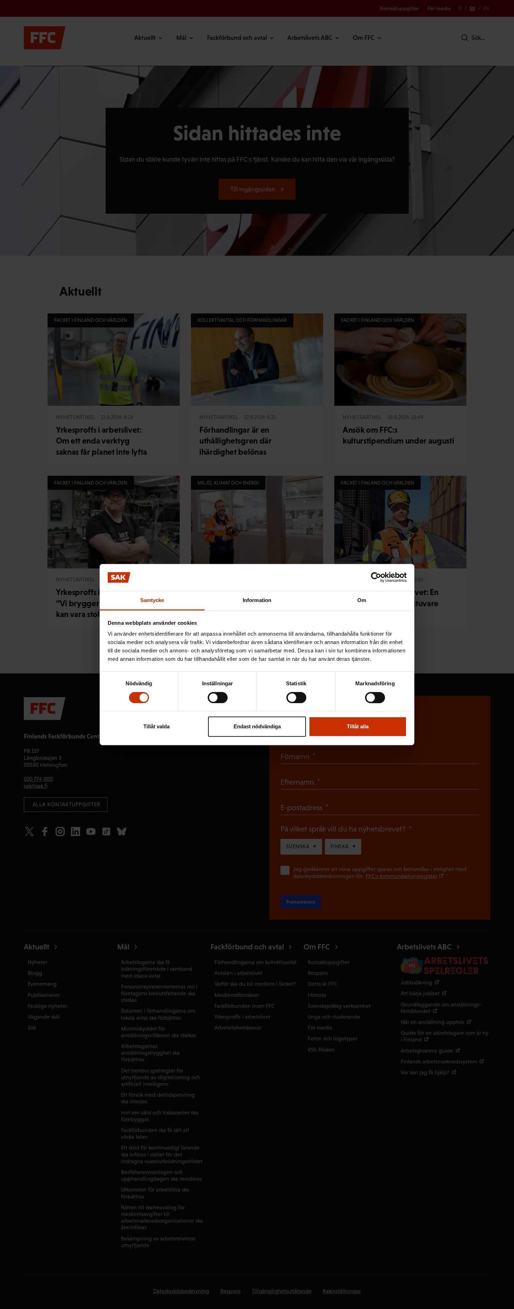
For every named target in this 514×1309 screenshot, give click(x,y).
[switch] (218, 697)
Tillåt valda (156, 726)
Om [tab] (361, 600)
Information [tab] (257, 600)
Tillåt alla (358, 726)
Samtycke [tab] (152, 600)
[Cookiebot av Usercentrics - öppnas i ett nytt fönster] (376, 577)
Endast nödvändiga (257, 726)
